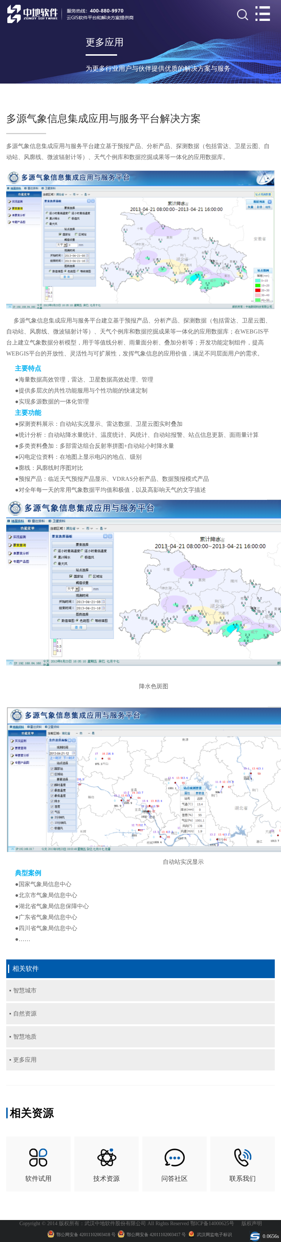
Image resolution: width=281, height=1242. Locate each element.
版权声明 (251, 1223)
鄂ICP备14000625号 (212, 1223)
